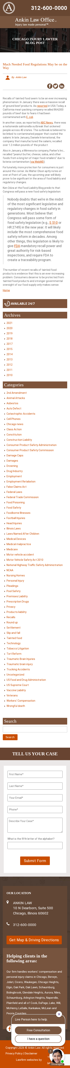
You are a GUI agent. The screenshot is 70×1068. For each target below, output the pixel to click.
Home (6, 290)
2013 (10, 359)
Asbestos (12, 403)
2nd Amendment (17, 392)
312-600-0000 (49, 8)
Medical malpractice (19, 544)
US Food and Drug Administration (26, 679)
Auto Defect (14, 408)
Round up (12, 622)
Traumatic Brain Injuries (21, 658)
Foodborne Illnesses (18, 512)
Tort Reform (14, 653)
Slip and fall (13, 632)
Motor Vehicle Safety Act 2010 (25, 559)
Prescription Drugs (18, 601)
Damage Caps (15, 455)
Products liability (17, 611)
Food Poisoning (16, 502)
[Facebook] (10, 1029)
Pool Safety (14, 591)
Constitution (14, 434)
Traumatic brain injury (20, 664)
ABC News (47, 122)
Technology (14, 643)
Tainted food (14, 638)
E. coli (29, 117)
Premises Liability (17, 596)
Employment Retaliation (21, 481)
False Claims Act (17, 486)
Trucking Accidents (18, 669)
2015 (10, 349)
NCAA (10, 570)
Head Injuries (14, 523)
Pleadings (12, 585)
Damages (12, 460)
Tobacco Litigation (18, 648)
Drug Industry (15, 471)
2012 (10, 364)
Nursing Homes (16, 575)
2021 (10, 322)
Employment (14, 476)
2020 (10, 328)
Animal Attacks (16, 398)
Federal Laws (14, 491)
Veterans (12, 695)
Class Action (14, 429)
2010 (10, 375)
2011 (10, 369)
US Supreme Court (18, 685)
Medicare (12, 549)
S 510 (53, 223)
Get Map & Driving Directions (34, 940)
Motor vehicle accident (20, 554)
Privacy (11, 606)
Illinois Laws (14, 528)
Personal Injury (15, 580)
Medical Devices (16, 538)
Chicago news (15, 424)
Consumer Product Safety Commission (30, 450)
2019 (10, 333)
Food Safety (14, 507)
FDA (17, 246)
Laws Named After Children (23, 533)
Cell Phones (14, 418)
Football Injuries (16, 518)
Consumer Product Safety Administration (32, 445)
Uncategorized (15, 674)
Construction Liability (19, 439)
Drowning (12, 465)
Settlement (14, 627)
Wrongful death (16, 705)
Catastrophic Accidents (21, 413)
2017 (10, 343)
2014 (10, 354)
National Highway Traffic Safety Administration (35, 565)
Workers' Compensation (21, 700)
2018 (10, 338)
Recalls (11, 617)
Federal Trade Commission (23, 497)
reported (42, 105)
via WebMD (37, 161)
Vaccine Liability (16, 690)
